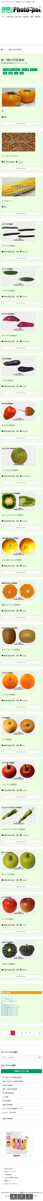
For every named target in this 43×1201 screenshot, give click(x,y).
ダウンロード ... (21, 123)
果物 (10, 73)
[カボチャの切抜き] (19, 951)
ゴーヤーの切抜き (8, 291)
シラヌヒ (25, 700)
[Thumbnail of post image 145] (19, 98)
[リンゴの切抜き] (19, 906)
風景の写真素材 (8, 1104)
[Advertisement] (21, 33)
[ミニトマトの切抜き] (19, 772)
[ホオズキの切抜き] (19, 413)
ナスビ (24, 386)
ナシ (23, 745)
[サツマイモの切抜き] (19, 323)
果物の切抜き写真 (9, 476)
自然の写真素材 (8, 1085)
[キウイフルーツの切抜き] (19, 637)
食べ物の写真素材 (9, 162)
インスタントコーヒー (10, 156)
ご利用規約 (18, 1)
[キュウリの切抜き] (19, 233)
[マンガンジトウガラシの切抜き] (19, 817)
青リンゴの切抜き (8, 874)
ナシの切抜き (7, 739)
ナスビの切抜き (7, 380)
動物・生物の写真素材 (10, 1089)
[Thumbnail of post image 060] (19, 143)
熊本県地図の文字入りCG (9, 1013)
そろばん (4, 997)
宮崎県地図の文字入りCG (9, 1011)
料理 (5, 73)
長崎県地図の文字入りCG (9, 1009)
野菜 (21, 73)
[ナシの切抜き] (19, 727)
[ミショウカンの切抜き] (19, 458)
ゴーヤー (25, 296)
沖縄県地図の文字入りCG (9, 1005)
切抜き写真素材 (8, 1118)
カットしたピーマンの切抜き (12, 515)
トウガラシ (25, 835)
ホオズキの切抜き (8, 425)
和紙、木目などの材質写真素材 (13, 1081)
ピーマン (25, 521)
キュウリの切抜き (8, 246)
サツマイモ (25, 341)
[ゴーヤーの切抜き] (19, 278)
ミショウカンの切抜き (10, 470)
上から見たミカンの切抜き (12, 560)
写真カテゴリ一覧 (21, 1071)
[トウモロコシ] (19, 188)
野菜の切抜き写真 (9, 251)
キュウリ (25, 251)
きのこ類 (25, 70)
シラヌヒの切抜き (8, 695)
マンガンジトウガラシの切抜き (13, 829)
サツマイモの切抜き (9, 335)
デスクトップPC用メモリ (9, 1001)
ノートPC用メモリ (7, 999)
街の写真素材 (7, 1101)
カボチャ (25, 970)
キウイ (24, 655)
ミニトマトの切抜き (9, 784)
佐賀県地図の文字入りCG (9, 1015)
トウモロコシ (7, 201)
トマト (24, 790)
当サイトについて (7, 1)
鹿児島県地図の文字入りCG (10, 1007)
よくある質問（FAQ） (29, 1)
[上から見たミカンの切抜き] (19, 547)
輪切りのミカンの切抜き (11, 605)
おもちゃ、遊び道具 (9, 1112)
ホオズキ (25, 431)
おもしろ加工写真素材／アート (13, 1108)
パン (16, 73)
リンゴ (24, 880)
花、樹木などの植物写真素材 (12, 1077)
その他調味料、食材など (12, 70)
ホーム (5, 49)
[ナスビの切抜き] (19, 368)
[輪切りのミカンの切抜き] (19, 592)
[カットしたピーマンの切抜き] (19, 502)
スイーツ (34, 70)
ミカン (24, 566)
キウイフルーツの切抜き (11, 650)
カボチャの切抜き (8, 964)
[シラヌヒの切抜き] (19, 682)
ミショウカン (26, 476)
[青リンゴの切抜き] (19, 862)
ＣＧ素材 (5, 1097)
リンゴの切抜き (7, 919)
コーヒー (20, 162)
